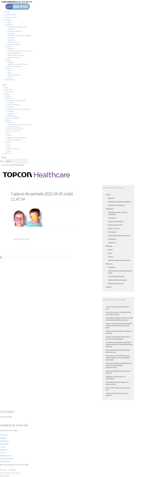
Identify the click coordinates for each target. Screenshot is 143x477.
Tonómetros (11, 38)
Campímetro (11, 40)
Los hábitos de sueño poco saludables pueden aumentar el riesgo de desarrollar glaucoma (119, 344)
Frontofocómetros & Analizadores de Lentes (20, 51)
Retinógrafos (11, 29)
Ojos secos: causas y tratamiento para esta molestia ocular (118, 313)
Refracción (9, 46)
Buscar (2, 161)
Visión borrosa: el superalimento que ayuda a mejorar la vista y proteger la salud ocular (118, 358)
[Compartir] (7, 473)
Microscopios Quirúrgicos (15, 66)
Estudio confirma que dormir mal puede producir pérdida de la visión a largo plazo (119, 325)
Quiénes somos (10, 14)
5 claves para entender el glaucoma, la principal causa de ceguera (118, 338)
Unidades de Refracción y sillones (119, 260)
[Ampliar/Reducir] (17, 473)
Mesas (9, 71)
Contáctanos (9, 80)
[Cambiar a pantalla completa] (12, 473)
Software (8, 22)
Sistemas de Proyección (14, 57)
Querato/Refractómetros (15, 53)
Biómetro (10, 62)
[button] (71, 84)
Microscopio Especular (14, 44)
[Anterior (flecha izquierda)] (2, 476)
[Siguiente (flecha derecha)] (7, 476)
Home (7, 12)
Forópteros (11, 49)
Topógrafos (11, 33)
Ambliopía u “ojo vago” (21, 239)
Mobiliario (9, 68)
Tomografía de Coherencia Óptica (17, 27)
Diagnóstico (9, 25)
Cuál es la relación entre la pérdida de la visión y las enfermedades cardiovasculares (119, 365)
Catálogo (8, 20)
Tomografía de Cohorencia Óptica (119, 235)
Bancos (10, 73)
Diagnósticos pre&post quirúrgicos (17, 64)
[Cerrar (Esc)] (2, 473)
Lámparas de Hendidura (14, 31)
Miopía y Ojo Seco (13, 42)
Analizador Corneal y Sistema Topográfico (20, 36)
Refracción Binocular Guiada (16, 55)
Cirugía (8, 60)
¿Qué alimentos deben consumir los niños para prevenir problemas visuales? (119, 319)
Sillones (10, 77)
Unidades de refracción (14, 75)
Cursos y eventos (11, 17)
